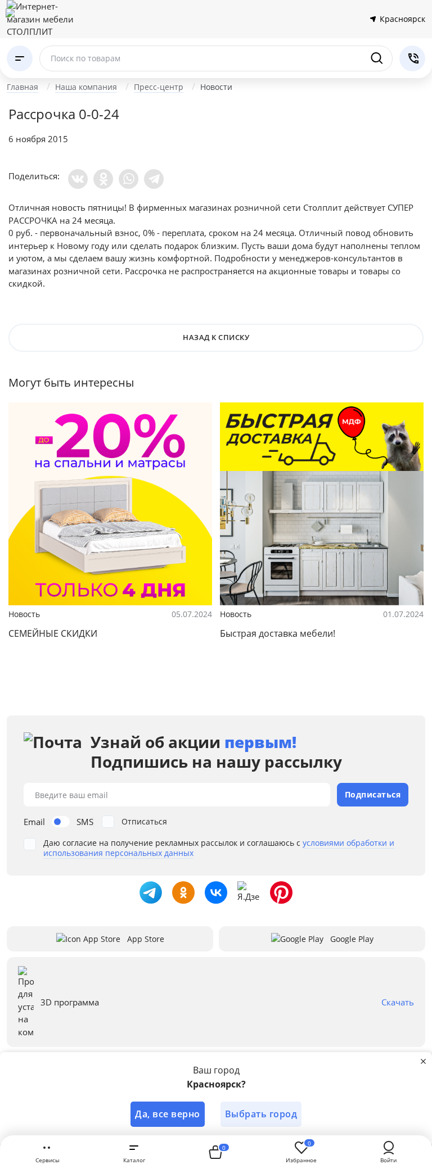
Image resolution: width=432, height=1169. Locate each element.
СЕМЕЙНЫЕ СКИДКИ (52, 633)
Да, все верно (167, 1114)
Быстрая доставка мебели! (277, 633)
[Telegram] (154, 179)
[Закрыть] (423, 1061)
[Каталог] (20, 58)
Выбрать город (261, 1114)
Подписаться (373, 794)
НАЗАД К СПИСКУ (216, 337)
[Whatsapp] (128, 179)
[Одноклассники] (103, 179)
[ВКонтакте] (78, 179)
